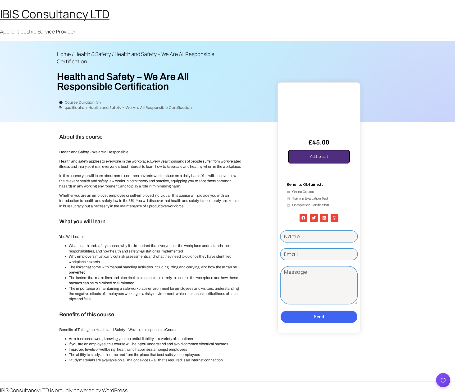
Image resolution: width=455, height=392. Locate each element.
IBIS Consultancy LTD (54, 14)
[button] (350, 92)
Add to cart (319, 156)
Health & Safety (92, 54)
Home (64, 54)
